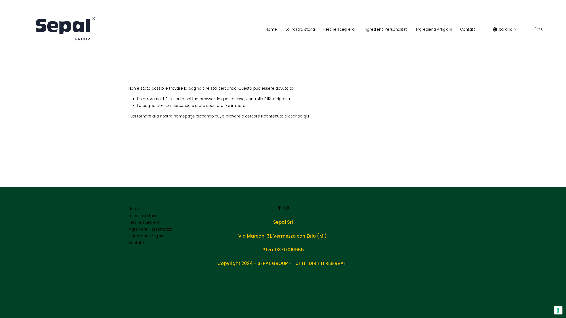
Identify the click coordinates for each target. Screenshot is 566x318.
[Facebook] (279, 208)
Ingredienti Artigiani (434, 29)
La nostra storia (300, 29)
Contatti (468, 29)
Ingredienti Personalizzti (385, 29)
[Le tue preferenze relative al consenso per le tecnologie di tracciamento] (558, 310)
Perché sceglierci (339, 29)
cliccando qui (208, 116)
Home (271, 29)
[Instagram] (286, 208)
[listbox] (505, 29)
